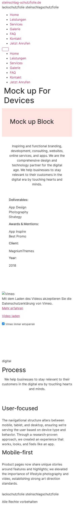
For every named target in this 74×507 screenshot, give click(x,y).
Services (16, 24)
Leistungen (18, 19)
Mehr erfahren (12, 308)
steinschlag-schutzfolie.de (21, 2)
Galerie (15, 29)
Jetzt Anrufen (20, 43)
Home (14, 15)
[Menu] (5, 49)
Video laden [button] (11, 316)
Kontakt (15, 39)
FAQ (13, 34)
